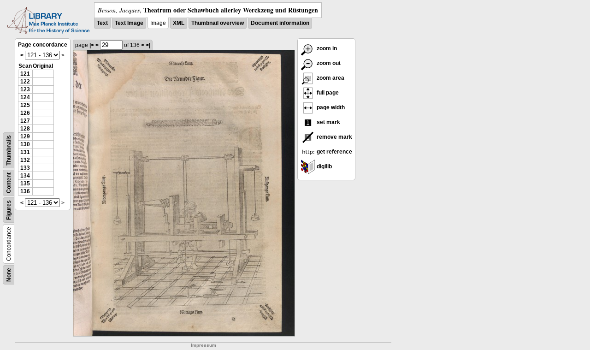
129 (25, 136)
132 (25, 160)
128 (25, 128)
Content (9, 182)
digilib (323, 166)
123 (25, 89)
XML (178, 23)
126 (25, 113)
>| (148, 45)
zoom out (328, 63)
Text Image (129, 23)
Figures (9, 210)
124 (25, 97)
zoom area (329, 78)
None (9, 275)
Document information (280, 23)
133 (25, 168)
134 (25, 175)
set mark (327, 122)
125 (25, 105)
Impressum (203, 345)
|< (91, 45)
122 (25, 81)
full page (327, 92)
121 (25, 74)
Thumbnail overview (217, 23)
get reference (333, 151)
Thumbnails (9, 150)
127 (25, 121)
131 (25, 152)
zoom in (326, 48)
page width (330, 107)
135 (25, 183)
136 (25, 191)
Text (102, 23)
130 (25, 144)
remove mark (333, 137)
